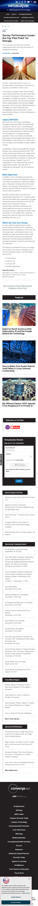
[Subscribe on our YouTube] (11, 429)
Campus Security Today (19, 818)
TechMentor (19, 865)
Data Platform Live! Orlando (15, 621)
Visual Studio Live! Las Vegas (15, 662)
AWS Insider (19, 814)
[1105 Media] (19, 796)
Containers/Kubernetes (25, 14)
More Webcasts (11, 770)
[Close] (29, 879)
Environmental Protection (19, 826)
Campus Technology (19, 822)
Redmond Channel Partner (19, 853)
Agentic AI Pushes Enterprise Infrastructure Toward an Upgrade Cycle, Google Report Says (19, 507)
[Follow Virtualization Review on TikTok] (22, 2)
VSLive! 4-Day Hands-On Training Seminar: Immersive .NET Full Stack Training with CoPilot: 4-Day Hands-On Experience (20, 651)
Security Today (19, 857)
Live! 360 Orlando (11, 587)
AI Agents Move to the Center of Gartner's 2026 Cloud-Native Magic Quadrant (17, 524)
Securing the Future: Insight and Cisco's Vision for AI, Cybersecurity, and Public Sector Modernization (19, 734)
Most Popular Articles (14, 493)
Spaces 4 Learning (19, 861)
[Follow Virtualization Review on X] (19, 2)
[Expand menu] (35, 2)
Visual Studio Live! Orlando (14, 629)
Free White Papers (12, 680)
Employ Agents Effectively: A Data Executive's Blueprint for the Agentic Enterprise (18, 687)
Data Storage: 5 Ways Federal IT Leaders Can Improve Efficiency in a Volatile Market (19, 705)
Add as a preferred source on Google (19, 10)
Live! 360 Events (19, 830)
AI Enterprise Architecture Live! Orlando (19, 602)
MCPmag (19, 834)
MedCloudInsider (19, 838)
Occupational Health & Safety (19, 842)
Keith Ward (7, 53)
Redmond (19, 849)
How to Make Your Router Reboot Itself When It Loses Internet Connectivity (18, 368)
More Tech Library (12, 719)
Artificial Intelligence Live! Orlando (16, 595)
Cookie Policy (25, 893)
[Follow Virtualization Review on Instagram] (25, 2)
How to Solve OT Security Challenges (18, 713)
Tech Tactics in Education (19, 869)
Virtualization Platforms (11, 21)
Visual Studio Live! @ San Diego (16, 549)
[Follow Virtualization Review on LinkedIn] (17, 2)
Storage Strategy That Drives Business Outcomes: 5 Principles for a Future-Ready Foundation (19, 754)
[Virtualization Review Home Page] (19, 7)
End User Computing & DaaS (11, 17)
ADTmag (19, 810)
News (4, 31)
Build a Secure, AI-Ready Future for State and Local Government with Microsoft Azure (19, 744)
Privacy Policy (19, 460)
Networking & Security (27, 17)
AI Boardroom (19, 806)
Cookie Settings (16, 897)
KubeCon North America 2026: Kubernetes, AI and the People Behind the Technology (17, 331)
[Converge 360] (19, 789)
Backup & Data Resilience (27, 21)
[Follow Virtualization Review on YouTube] (28, 2)
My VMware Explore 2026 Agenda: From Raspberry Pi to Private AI (19, 404)
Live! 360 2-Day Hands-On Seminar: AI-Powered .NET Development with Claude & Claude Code (19, 639)
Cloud (7, 14)
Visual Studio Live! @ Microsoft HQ (17, 670)
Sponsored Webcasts (13, 727)
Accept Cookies (16, 902)
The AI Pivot (19, 873)
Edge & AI (14, 14)
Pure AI (19, 846)
